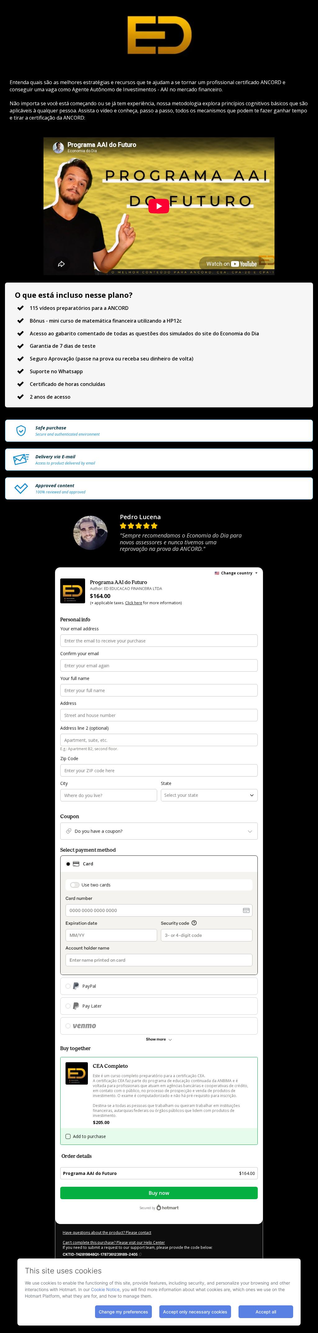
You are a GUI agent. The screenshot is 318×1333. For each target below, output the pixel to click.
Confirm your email (79, 653)
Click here (133, 602)
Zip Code (69, 758)
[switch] (74, 884)
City (64, 783)
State (166, 783)
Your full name (74, 678)
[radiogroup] (159, 945)
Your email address (79, 629)
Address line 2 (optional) (84, 728)
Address (68, 703)
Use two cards (96, 885)
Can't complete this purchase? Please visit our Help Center (114, 1242)
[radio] (68, 863)
